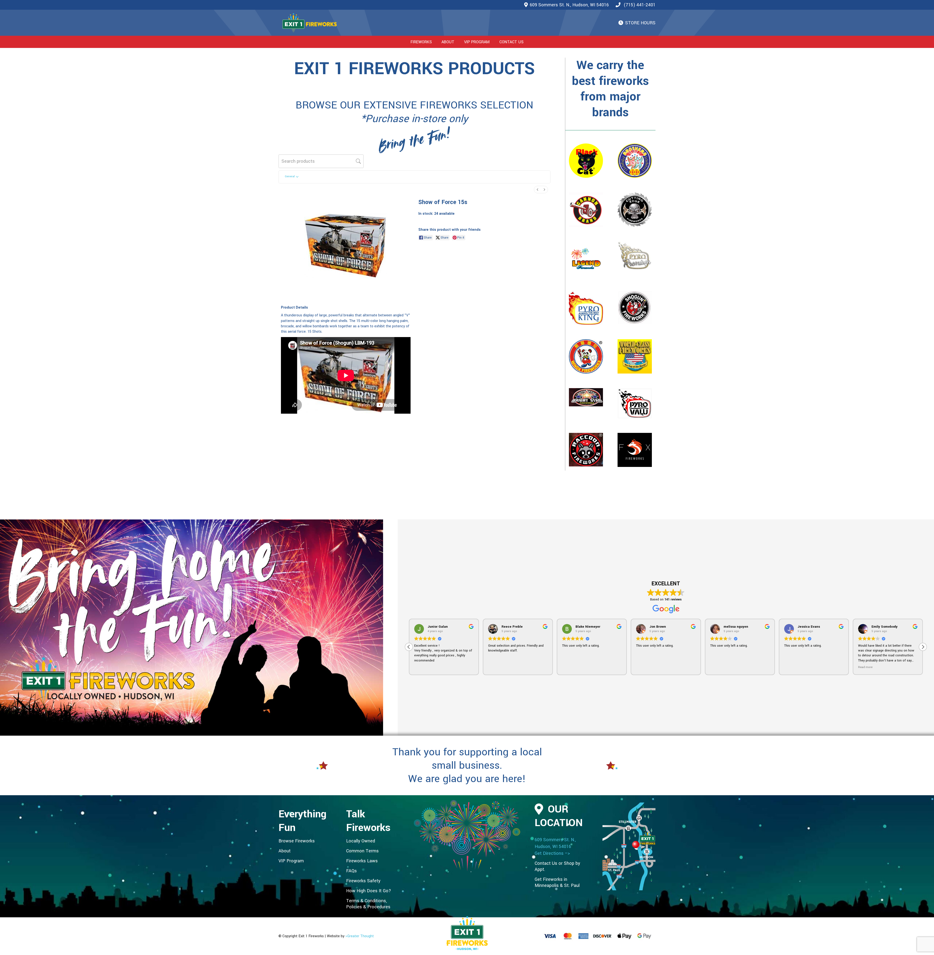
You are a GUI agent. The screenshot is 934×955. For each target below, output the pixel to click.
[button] (435, 42)
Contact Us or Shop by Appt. (557, 866)
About (284, 851)
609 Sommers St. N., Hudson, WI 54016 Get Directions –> (555, 847)
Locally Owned (360, 841)
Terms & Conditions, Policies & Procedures (368, 904)
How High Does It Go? (368, 891)
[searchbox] (321, 161)
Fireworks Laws (362, 861)
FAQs (351, 871)
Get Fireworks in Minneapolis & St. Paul (557, 882)
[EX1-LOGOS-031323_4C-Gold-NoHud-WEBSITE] (309, 23)
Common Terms (362, 851)
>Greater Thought (359, 936)
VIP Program (291, 861)
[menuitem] (537, 189)
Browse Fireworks (296, 841)
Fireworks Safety (363, 881)
